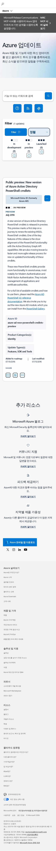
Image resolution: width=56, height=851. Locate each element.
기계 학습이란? (9, 762)
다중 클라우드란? (10, 757)
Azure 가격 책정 (10, 620)
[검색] (48, 95)
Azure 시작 (8, 577)
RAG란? (6, 786)
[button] (17, 108)
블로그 (6, 714)
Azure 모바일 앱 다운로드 (22, 542)
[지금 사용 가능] (41, 151)
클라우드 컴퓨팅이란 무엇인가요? (16, 752)
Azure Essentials (10, 596)
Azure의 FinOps (10, 634)
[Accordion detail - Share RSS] (15, 375)
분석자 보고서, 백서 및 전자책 (15, 733)
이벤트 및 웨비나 (10, 728)
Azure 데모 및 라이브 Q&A (13, 672)
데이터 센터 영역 (10, 587)
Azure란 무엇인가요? (11, 572)
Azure (5, 10)
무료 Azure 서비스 (10, 625)
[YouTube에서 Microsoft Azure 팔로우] (25, 549)
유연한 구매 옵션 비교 (12, 629)
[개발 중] (14, 155)
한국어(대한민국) (14, 794)
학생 (5, 724)
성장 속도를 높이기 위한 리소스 (15, 658)
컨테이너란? (8, 781)
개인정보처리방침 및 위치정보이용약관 (32, 810)
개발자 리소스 (9, 719)
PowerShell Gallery (35, 308)
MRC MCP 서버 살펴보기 (44, 23)
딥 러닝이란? (8, 766)
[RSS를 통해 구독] (28, 108)
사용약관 (7, 815)
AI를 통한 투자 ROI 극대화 (13, 639)
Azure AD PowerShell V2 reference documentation (25, 298)
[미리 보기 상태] (29, 155)
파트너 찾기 (8, 695)
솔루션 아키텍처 (10, 662)
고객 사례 (7, 601)
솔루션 (6, 653)
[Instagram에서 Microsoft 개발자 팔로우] (14, 549)
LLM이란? (7, 776)
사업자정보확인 (32, 834)
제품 (5, 615)
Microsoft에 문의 (10, 810)
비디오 (6, 738)
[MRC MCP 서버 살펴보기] (38, 108)
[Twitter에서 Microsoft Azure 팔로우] (8, 549)
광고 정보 (20, 815)
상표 (13, 815)
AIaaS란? (7, 771)
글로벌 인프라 (9, 582)
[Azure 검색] (3, 4)
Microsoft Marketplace (12, 691)
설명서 (6, 709)
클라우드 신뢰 (9, 591)
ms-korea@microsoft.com (36, 832)
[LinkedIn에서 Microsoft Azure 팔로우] (19, 549)
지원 (5, 667)
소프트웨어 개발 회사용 (12, 686)
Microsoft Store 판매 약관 (30, 843)
